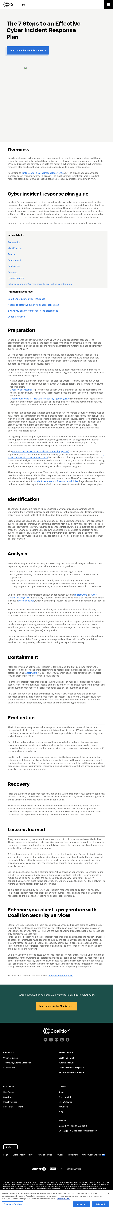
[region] (56, 1199)
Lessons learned (16, 278)
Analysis (12, 254)
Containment (14, 260)
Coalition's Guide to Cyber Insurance (26, 299)
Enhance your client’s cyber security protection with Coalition (40, 284)
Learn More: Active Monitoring (55, 1006)
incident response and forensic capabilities (56, 481)
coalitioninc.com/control (60, 975)
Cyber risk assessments (22, 389)
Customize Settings (13, 1204)
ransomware (80, 594)
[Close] (109, 1194)
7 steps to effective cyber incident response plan (33, 305)
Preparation (14, 242)
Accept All (81, 1204)
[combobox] (11, 1146)
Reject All (100, 1204)
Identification (14, 248)
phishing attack (26, 600)
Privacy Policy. (63, 1199)
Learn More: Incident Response (26, 50)
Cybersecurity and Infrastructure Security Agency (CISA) (40, 398)
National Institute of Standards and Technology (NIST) (40, 451)
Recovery (13, 272)
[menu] (108, 4)
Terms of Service (99, 1188)
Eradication (14, 266)
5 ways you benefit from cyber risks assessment (33, 311)
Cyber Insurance (16, 316)
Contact (63, 1120)
